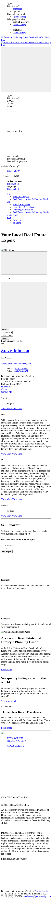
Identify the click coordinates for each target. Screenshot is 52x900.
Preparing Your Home (23, 207)
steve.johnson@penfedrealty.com (16, 361)
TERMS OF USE (15, 735)
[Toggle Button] (26, 66)
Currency (17, 217)
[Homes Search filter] (24, 313)
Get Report (6, 549)
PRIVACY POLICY (16, 738)
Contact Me (12, 212)
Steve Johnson (15, 348)
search (5, 335)
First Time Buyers (21, 194)
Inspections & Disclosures (24, 204)
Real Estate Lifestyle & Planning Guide (31, 196)
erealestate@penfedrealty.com (37, 893)
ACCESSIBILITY (15, 743)
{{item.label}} (19, 16)
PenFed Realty (41, 888)
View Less (17, 406)
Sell (8, 199)
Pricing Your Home (21, 202)
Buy (9, 191)
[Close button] (24, 260)
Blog (9, 215)
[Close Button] (24, 290)
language (17, 220)
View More (6, 406)
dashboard (17, 9)
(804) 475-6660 (21, 366)
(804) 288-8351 (21, 368)
